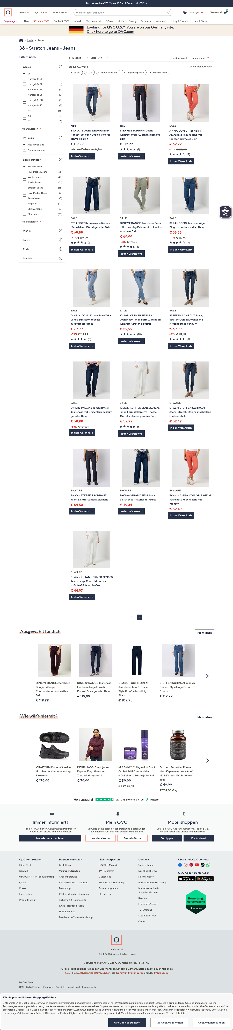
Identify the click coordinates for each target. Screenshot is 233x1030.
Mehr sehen (204, 632)
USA (100, 954)
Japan (133, 954)
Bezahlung (65, 888)
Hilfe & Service (67, 911)
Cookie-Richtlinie (175, 1013)
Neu (26, 21)
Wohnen (160, 21)
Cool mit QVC (61, 21)
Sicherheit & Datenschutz (72, 899)
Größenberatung (68, 876)
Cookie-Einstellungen (211, 1022)
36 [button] (90, 72)
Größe (27, 66)
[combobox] (120, 12)
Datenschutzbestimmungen (93, 973)
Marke (27, 230)
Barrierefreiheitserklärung (152, 882)
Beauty (132, 21)
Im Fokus (28, 138)
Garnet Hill (60, 987)
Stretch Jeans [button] (159, 72)
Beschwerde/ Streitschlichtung (76, 917)
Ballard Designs (33, 987)
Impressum (161, 973)
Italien (125, 954)
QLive (22, 882)
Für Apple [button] (167, 838)
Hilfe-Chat (25, 865)
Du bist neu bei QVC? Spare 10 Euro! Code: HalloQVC (115, 3)
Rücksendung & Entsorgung (74, 894)
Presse (22, 888)
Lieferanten (25, 894)
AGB (68, 973)
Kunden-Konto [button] (100, 838)
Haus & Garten (200, 21)
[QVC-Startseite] (21, 40)
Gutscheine (105, 876)
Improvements (89, 987)
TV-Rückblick (60, 12)
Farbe (26, 240)
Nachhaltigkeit (146, 876)
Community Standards (129, 973)
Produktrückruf (27, 899)
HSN (21, 987)
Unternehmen (146, 865)
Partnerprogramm (108, 888)
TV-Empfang (145, 909)
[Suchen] (169, 12)
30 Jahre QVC (41, 21)
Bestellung (65, 865)
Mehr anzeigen (30, 128)
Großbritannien (112, 954)
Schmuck (146, 21)
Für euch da (105, 894)
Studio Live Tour (147, 915)
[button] (190, 12)
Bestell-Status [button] (132, 838)
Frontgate (48, 987)
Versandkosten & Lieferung (73, 882)
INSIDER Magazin (108, 865)
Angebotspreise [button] (135, 72)
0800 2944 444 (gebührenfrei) (36, 876)
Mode (121, 21)
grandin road (74, 987)
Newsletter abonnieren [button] (50, 838)
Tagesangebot (11, 21)
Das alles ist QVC (147, 870)
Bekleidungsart (32, 159)
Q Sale (109, 21)
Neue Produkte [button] (109, 72)
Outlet (141, 921)
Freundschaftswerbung (111, 882)
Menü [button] (23, 12)
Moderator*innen (147, 903)
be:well (78, 21)
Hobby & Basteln (179, 21)
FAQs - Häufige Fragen (71, 905)
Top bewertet (93, 21)
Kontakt (23, 870)
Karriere (142, 898)
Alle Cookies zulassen (127, 1022)
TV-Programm (106, 870)
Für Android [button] (198, 838)
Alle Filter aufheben (201, 66)
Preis (26, 249)
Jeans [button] (76, 72)
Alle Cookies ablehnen (169, 1022)
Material (28, 258)
